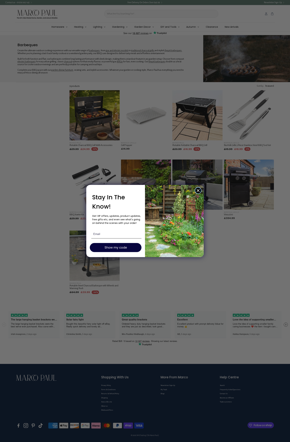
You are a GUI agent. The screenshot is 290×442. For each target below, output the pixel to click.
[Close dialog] (198, 190)
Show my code (116, 247)
